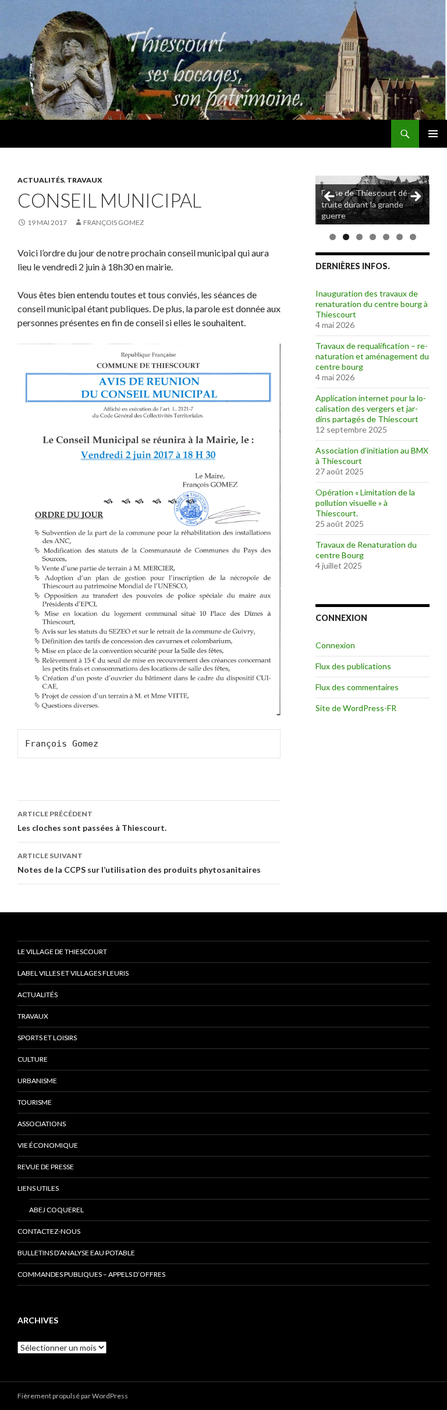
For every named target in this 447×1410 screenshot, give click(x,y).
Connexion (335, 645)
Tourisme (34, 1102)
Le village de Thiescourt (62, 951)
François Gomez (113, 222)
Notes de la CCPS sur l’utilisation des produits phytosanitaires (139, 862)
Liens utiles (38, 1188)
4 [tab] (373, 237)
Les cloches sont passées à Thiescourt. (91, 821)
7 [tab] (413, 237)
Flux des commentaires (357, 687)
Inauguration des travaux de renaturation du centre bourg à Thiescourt (371, 303)
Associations (41, 1123)
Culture (32, 1059)
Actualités (40, 180)
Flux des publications (353, 666)
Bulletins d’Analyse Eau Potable (76, 1252)
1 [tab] (332, 237)
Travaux (84, 180)
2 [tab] (346, 237)
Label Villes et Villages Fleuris (73, 973)
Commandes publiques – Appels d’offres (91, 1274)
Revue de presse (45, 1166)
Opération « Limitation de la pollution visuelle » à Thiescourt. (365, 502)
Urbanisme (37, 1080)
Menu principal (433, 134)
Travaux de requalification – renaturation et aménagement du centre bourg (372, 356)
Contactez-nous (48, 1231)
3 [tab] (359, 237)
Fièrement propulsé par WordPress (72, 1395)
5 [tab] (386, 237)
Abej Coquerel (56, 1209)
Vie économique (47, 1145)
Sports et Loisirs (47, 1037)
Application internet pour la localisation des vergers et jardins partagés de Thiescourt (370, 408)
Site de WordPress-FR (355, 708)
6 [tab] (399, 237)
